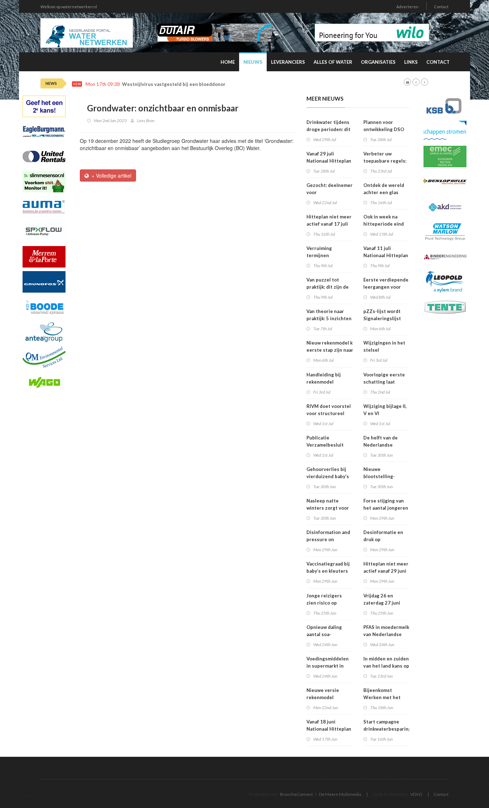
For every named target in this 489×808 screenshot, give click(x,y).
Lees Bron (145, 120)
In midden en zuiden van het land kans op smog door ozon (386, 666)
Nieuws (252, 62)
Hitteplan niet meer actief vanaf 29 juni (385, 567)
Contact (441, 6)
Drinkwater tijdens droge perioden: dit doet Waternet (328, 129)
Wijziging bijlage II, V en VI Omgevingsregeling (385, 413)
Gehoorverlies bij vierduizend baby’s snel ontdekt (327, 476)
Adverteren (407, 6)
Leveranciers (288, 62)
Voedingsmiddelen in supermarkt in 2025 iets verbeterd (329, 666)
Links (411, 62)
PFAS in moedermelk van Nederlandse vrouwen (386, 634)
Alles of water (333, 62)
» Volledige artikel (110, 175)
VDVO (416, 794)
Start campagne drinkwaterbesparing (387, 725)
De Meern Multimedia (340, 794)
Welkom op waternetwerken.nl (68, 6)
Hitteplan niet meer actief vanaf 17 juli (329, 220)
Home (228, 62)
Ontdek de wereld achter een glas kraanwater (383, 192)
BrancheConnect (296, 794)
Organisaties (378, 62)
